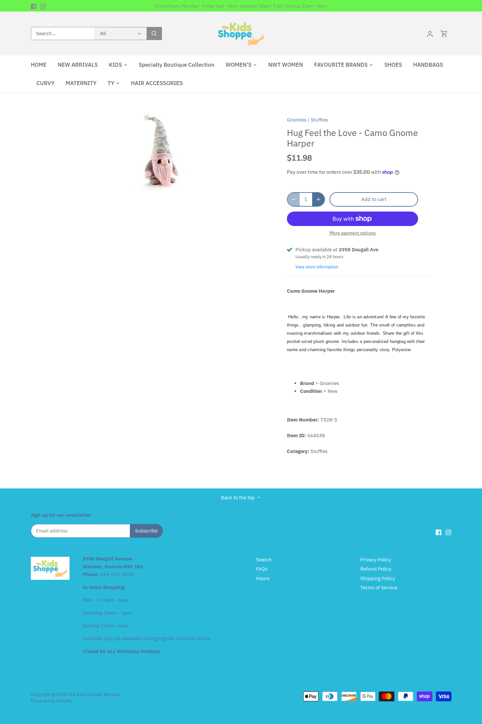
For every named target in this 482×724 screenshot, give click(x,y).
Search (264, 559)
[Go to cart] (444, 34)
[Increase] (318, 199)
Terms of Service (378, 587)
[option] (161, 150)
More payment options (353, 233)
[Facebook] (33, 5)
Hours (263, 578)
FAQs (262, 569)
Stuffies (319, 120)
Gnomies (296, 120)
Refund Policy (375, 569)
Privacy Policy (375, 559)
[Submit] (154, 33)
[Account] (430, 34)
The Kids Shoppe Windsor (94, 694)
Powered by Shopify (51, 701)
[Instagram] (43, 5)
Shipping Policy (377, 578)
